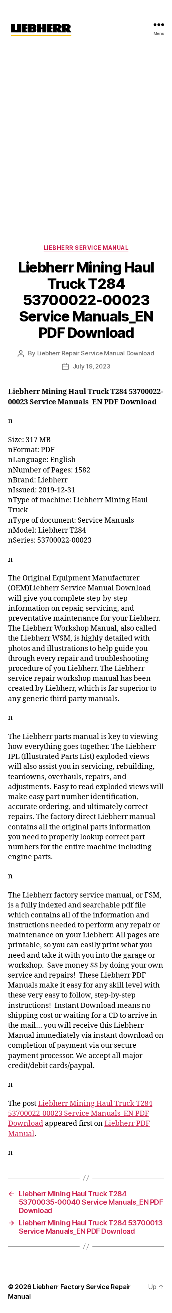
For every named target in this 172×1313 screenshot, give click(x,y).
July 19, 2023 (91, 366)
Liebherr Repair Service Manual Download (95, 353)
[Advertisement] (86, 138)
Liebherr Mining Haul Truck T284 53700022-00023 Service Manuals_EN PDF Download (80, 1113)
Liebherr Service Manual (86, 247)
